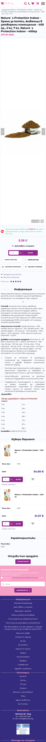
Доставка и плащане (23, 607)
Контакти (23, 645)
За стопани (23, 704)
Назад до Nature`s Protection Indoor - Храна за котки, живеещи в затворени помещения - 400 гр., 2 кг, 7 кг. (23, 12)
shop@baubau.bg (26, 719)
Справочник (23, 665)
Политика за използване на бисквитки (23, 623)
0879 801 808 (25, 716)
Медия (23, 653)
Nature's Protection (11, 277)
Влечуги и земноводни (23, 692)
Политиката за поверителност (25, 578)
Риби (23, 696)
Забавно (23, 661)
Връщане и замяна (23, 611)
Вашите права (23, 633)
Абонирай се (22, 590)
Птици (23, 684)
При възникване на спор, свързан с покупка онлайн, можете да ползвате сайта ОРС (23, 628)
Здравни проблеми (23, 669)
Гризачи (23, 688)
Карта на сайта (23, 649)
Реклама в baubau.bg (23, 603)
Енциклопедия (23, 657)
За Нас (23, 641)
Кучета (23, 676)
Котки (23, 680)
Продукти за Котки (12, 274)
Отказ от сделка (23, 637)
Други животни (23, 700)
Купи (30, 253)
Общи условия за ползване (23, 615)
